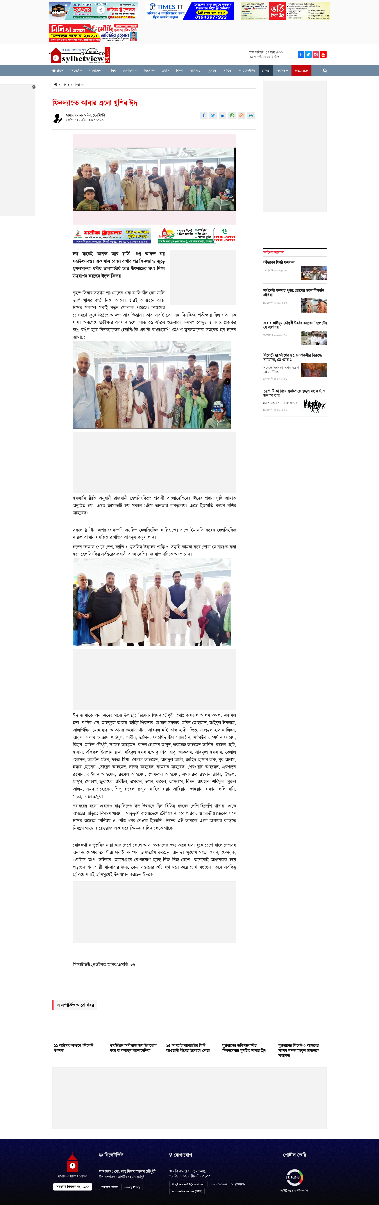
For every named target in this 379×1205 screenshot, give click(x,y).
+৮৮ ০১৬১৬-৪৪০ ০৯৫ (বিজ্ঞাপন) (228, 1184)
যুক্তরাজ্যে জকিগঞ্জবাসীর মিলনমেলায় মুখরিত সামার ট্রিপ (244, 1048)
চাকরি (266, 70)
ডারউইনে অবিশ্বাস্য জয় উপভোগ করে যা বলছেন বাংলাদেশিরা (133, 1048)
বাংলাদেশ (95, 70)
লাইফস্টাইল (247, 70)
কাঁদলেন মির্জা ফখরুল (279, 262)
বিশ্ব (113, 70)
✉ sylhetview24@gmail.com (188, 1184)
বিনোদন (149, 70)
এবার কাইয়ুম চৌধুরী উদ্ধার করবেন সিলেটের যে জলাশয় (295, 325)
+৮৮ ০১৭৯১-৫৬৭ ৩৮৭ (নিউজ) (187, 1191)
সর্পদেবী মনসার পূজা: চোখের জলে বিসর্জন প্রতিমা (293, 292)
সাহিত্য (227, 70)
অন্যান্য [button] (281, 70)
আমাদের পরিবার (110, 1187)
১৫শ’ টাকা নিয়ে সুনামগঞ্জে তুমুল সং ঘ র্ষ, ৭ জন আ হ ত (294, 393)
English (301, 71)
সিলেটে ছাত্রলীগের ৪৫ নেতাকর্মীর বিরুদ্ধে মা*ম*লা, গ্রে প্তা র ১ (292, 357)
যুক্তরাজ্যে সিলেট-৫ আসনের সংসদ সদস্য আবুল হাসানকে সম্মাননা (299, 1050)
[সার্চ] (325, 70)
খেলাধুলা (129, 70)
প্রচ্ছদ (60, 70)
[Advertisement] (203, 279)
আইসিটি (195, 70)
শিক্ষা (179, 70)
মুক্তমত (211, 70)
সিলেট (75, 70)
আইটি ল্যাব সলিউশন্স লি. (295, 1191)
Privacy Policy (132, 1187)
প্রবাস (165, 70)
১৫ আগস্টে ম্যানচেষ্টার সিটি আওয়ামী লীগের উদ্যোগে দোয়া (188, 1048)
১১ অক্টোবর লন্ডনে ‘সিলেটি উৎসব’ (73, 1048)
